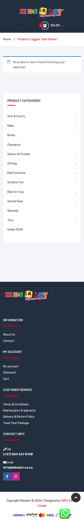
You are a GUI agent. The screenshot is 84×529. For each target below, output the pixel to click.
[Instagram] (16, 476)
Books (11, 135)
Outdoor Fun (15, 182)
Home (7, 39)
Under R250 (15, 229)
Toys (10, 220)
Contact (8, 341)
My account (11, 366)
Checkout (9, 372)
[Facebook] (7, 476)
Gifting (12, 163)
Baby (10, 125)
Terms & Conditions (16, 404)
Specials (12, 210)
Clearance (14, 145)
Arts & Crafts (16, 116)
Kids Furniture (16, 173)
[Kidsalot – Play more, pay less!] (42, 12)
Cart (6, 379)
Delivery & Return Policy (19, 416)
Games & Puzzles (18, 154)
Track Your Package (16, 423)
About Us (9, 334)
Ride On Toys (15, 192)
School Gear (15, 201)
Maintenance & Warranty (19, 410)
